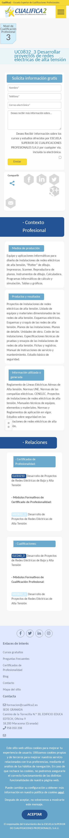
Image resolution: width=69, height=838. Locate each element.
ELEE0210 (18, 476)
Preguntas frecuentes (16, 659)
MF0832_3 (19, 514)
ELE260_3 (18, 556)
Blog (5, 676)
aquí (61, 792)
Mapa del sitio (12, 689)
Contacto (8, 683)
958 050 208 (14, 728)
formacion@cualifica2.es (22, 705)
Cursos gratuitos (13, 652)
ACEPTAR (34, 815)
